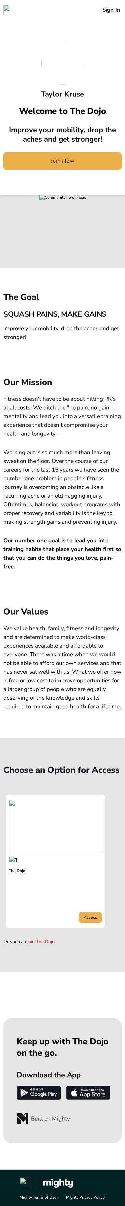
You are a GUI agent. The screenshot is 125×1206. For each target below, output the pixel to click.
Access (90, 917)
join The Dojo (41, 942)
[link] (55, 861)
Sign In (111, 10)
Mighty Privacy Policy (85, 1197)
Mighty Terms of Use (38, 1197)
